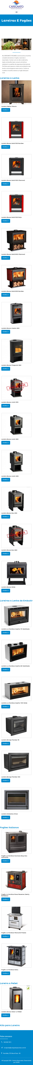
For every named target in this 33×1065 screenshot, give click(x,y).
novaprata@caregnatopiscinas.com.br (15, 1048)
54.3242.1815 (7, 1042)
